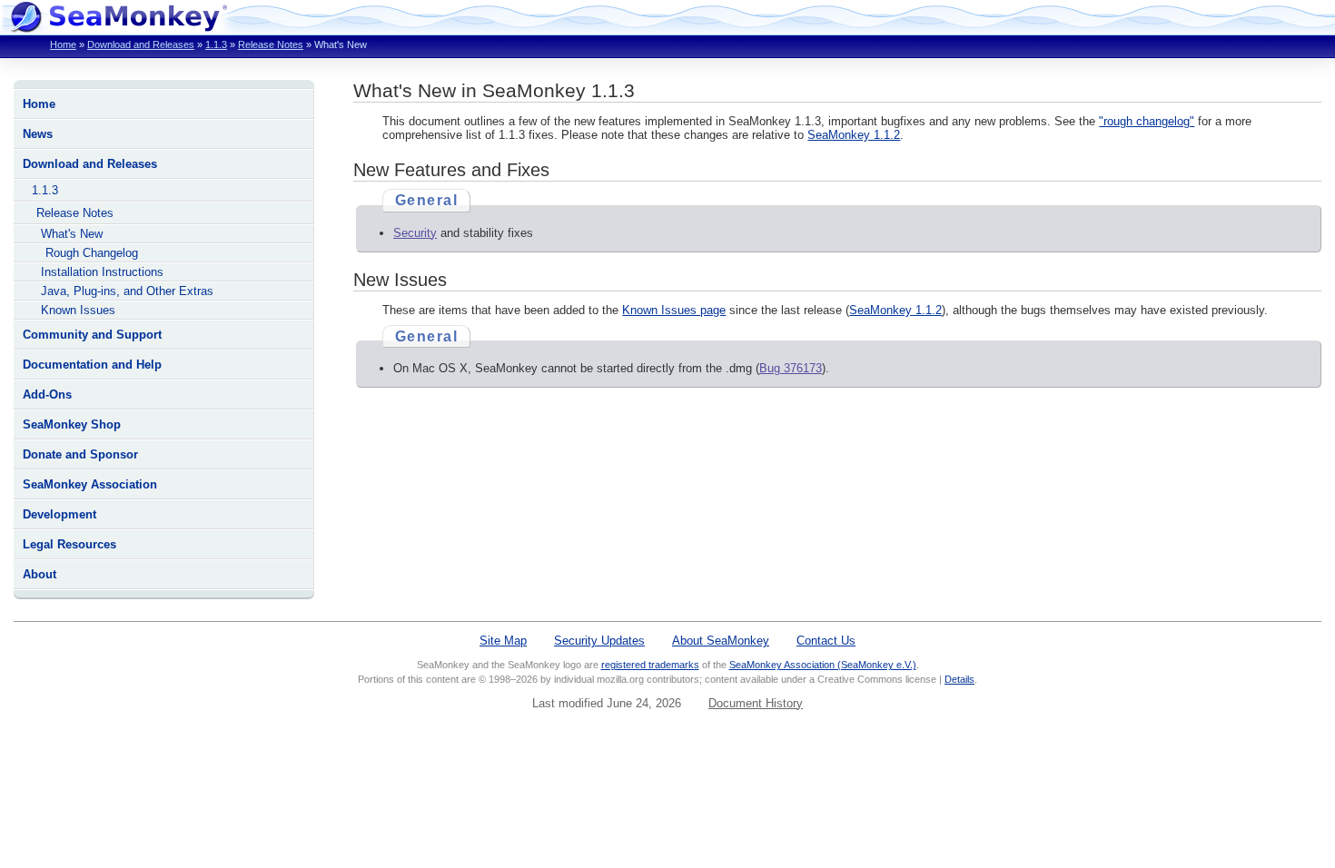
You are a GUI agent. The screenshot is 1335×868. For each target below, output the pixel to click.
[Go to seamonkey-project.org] (118, 27)
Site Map (503, 640)
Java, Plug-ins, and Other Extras (127, 291)
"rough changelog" (1146, 121)
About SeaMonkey (720, 640)
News (38, 134)
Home (63, 44)
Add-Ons (47, 394)
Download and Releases (140, 44)
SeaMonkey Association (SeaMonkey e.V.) (822, 664)
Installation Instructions (102, 272)
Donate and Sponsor (80, 454)
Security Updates (599, 640)
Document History (755, 703)
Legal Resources (69, 544)
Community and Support (92, 334)
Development (59, 514)
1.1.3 (216, 44)
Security (415, 233)
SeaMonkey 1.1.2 (853, 135)
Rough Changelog (91, 253)
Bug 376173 (790, 368)
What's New (72, 234)
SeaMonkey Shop (72, 424)
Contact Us (825, 640)
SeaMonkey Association (90, 484)
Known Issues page (674, 310)
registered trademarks (650, 664)
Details (959, 679)
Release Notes (270, 44)
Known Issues (78, 310)
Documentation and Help (92, 364)
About (39, 574)
